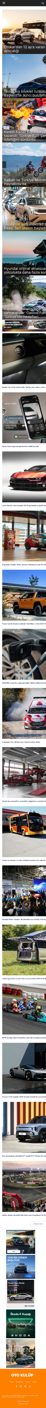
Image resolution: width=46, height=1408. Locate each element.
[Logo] (23, 1375)
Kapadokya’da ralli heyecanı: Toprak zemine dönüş (21, 742)
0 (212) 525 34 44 (23, 1404)
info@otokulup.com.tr (23, 1401)
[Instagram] (21, 1386)
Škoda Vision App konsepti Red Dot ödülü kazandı (20, 446)
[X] (25, 1386)
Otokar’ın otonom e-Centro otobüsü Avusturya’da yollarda (23, 860)
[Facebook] (16, 1386)
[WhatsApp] (29, 1386)
